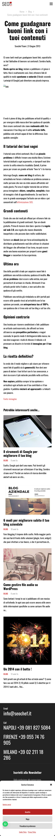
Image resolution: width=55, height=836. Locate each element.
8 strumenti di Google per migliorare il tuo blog (20, 453)
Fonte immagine (10, 399)
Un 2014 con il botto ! (17, 669)
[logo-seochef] (7, 4)
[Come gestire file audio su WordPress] (27, 550)
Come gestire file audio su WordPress (20, 586)
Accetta (27, 812)
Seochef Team (20, 46)
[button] (51, 784)
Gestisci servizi (7, 804)
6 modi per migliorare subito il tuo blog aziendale (26, 522)
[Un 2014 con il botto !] (27, 618)
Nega (27, 819)
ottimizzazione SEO (25, 202)
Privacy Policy (32, 832)
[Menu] (51, 4)
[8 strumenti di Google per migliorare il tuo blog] (27, 417)
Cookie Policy (23, 832)
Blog (5, 460)
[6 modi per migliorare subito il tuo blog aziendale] (27, 485)
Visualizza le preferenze (27, 826)
